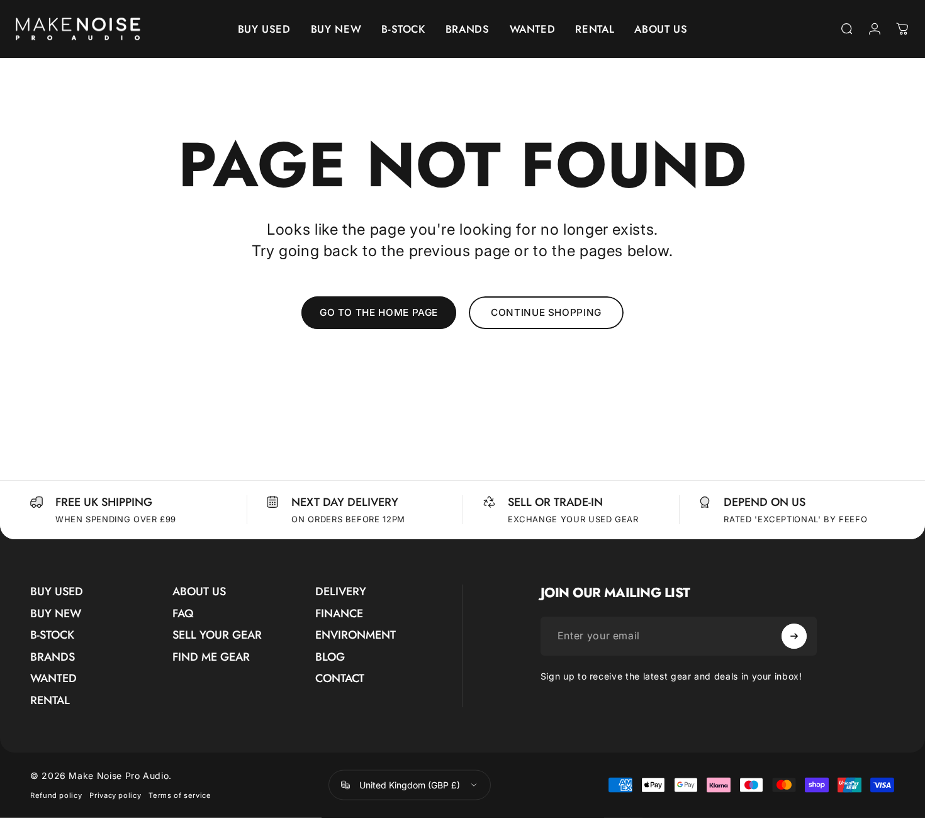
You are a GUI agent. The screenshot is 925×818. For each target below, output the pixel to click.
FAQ (183, 614)
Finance (339, 614)
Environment (355, 635)
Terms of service (180, 795)
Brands (52, 657)
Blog (330, 657)
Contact (339, 678)
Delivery (340, 592)
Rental (50, 700)
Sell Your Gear (217, 635)
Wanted (53, 678)
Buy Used (56, 592)
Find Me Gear (211, 657)
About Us (199, 592)
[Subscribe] (794, 636)
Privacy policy (115, 795)
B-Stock (52, 635)
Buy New (55, 614)
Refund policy (56, 795)
